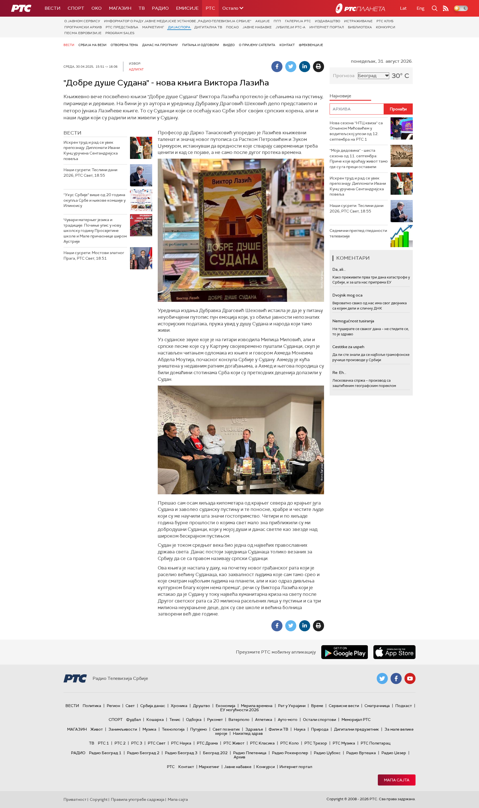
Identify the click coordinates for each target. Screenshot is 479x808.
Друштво (201, 705)
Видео (229, 45)
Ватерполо (238, 719)
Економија (225, 705)
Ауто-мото (287, 719)
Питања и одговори (200, 45)
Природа (319, 729)
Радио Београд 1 (105, 752)
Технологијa (173, 729)
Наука (299, 729)
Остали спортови (319, 719)
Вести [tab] (72, 133)
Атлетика (263, 719)
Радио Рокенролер (290, 752)
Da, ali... (339, 269)
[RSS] (445, 8)
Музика (149, 729)
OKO (96, 8)
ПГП (277, 21)
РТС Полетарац (375, 743)
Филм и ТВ (278, 729)
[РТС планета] (360, 8)
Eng (420, 8)
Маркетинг (153, 27)
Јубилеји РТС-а (290, 27)
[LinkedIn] (304, 66)
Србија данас (152, 705)
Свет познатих (226, 729)
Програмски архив (83, 27)
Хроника (179, 705)
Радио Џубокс (327, 752)
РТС (210, 8)
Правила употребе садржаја (137, 799)
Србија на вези (92, 45)
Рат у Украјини (291, 705)
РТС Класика (262, 743)
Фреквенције (311, 45)
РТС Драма (207, 743)
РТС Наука (181, 743)
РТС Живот (233, 743)
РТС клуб (384, 21)
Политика (92, 705)
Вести (52, 8)
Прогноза (344, 75)
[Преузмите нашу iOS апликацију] (394, 652)
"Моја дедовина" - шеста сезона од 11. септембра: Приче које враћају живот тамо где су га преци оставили (359, 158)
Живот (96, 729)
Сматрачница (377, 705)
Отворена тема (124, 45)
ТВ (142, 8)
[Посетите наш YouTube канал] (410, 678)
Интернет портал (326, 27)
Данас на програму (160, 45)
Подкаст (403, 705)
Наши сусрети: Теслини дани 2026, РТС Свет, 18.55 (90, 172)
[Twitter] (290, 66)
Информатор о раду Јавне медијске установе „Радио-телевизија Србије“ (177, 21)
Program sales (119, 33)
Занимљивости (122, 729)
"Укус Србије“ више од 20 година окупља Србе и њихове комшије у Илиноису (94, 200)
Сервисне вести (344, 705)
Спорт (76, 8)
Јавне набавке (257, 27)
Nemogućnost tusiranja (353, 320)
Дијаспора (179, 27)
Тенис (174, 719)
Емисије (187, 8)
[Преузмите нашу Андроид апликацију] (344, 652)
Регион (113, 705)
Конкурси (385, 27)
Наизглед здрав (248, 733)
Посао (232, 27)
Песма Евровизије (82, 33)
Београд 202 (215, 752)
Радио (160, 8)
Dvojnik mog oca (347, 295)
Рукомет (215, 719)
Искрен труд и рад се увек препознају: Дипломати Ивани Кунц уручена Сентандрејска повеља (91, 150)
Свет (130, 705)
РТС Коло (289, 743)
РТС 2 (120, 743)
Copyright (99, 799)
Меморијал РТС (356, 719)
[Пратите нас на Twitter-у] (382, 678)
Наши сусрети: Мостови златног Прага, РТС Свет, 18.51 (93, 255)
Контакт (287, 45)
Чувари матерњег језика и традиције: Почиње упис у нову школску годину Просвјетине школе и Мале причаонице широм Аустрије (95, 230)
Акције (262, 21)
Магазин (120, 8)
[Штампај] (318, 66)
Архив (239, 756)
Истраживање (358, 21)
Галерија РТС (298, 21)
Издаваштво (327, 21)
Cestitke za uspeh (348, 346)
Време (317, 705)
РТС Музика (344, 743)
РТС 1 (103, 743)
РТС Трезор (315, 743)
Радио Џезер (393, 752)
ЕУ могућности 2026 (239, 709)
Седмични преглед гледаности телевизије (358, 233)
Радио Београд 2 (143, 752)
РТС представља (122, 27)
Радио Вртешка (361, 752)
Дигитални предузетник (356, 729)
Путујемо (198, 729)
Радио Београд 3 (181, 752)
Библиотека (360, 27)
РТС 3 (136, 743)
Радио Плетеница (249, 752)
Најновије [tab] (340, 96)
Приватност (74, 799)
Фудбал (133, 719)
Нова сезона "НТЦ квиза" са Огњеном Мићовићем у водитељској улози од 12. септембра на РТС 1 (356, 131)
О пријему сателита (257, 45)
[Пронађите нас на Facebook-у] (396, 678)
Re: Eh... (339, 372)
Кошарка (155, 719)
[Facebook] (276, 66)
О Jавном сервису (82, 21)
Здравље (254, 729)
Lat (403, 8)
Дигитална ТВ (208, 27)
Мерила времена (256, 705)
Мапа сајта (396, 779)
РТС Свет (156, 743)
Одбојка (194, 719)
